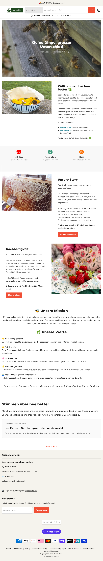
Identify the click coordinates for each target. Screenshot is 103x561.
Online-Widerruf (74, 548)
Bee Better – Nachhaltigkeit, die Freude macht (34, 428)
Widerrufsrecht (88, 548)
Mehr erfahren (14, 295)
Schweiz (50, 522)
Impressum (18, 548)
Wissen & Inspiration (51, 551)
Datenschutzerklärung (39, 548)
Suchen (8, 548)
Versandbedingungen (58, 548)
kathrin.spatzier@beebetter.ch (13, 481)
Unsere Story (65, 127)
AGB (26, 548)
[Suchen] (91, 10)
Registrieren (41, 510)
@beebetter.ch (31, 491)
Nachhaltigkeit (66, 130)
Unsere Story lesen (68, 234)
